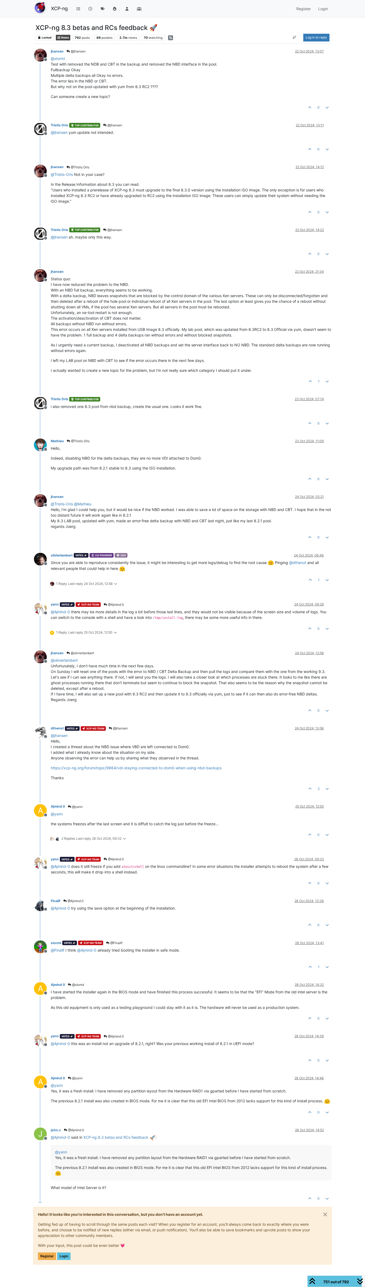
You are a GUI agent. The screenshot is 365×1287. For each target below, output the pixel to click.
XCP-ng (59, 8)
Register (47, 1256)
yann (55, 604)
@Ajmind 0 (115, 605)
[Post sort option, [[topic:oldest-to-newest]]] (294, 37)
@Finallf (116, 943)
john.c (56, 1130)
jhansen (57, 51)
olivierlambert (62, 555)
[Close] (325, 1214)
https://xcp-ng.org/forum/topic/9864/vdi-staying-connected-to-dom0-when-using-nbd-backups (136, 768)
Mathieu (57, 441)
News (65, 37)
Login (64, 1256)
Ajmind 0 (58, 806)
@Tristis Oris (79, 167)
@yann (77, 807)
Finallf (55, 901)
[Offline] (42, 54)
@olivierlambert (82, 653)
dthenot (57, 728)
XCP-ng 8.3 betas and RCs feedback (116, 1137)
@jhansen (78, 51)
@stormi (77, 985)
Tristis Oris (59, 125)
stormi (56, 943)
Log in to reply (316, 37)
